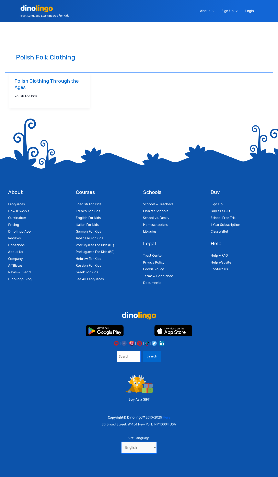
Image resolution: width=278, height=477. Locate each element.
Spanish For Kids (88, 204)
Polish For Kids (25, 96)
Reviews (14, 238)
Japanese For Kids (89, 238)
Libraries (150, 231)
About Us (15, 252)
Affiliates (15, 265)
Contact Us (219, 269)
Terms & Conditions (158, 276)
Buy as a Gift (220, 211)
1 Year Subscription (225, 225)
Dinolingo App (19, 231)
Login (249, 11)
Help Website (221, 262)
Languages (16, 204)
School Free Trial (223, 218)
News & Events (20, 272)
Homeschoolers (155, 225)
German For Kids (88, 231)
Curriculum (17, 218)
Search (152, 356)
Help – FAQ (219, 255)
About (205, 11)
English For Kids (88, 218)
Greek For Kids (87, 272)
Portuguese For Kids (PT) (95, 245)
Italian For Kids (87, 225)
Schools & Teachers (158, 204)
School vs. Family (156, 218)
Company (15, 259)
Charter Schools (155, 211)
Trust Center (153, 255)
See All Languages (90, 279)
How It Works (18, 211)
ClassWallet (219, 231)
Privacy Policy (153, 262)
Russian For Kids (88, 265)
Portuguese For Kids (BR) (95, 252)
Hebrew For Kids (88, 259)
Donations (16, 245)
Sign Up (228, 11)
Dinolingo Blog (20, 279)
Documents (152, 283)
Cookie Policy (153, 269)
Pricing (13, 225)
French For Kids (88, 211)
